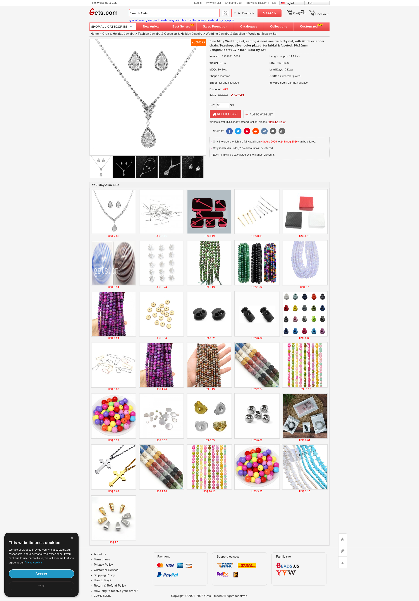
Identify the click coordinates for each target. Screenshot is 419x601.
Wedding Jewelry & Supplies (225, 33)
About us (100, 554)
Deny (41, 585)
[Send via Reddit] (255, 131)
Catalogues (248, 26)
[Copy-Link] (281, 131)
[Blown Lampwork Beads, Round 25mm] (113, 284)
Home (95, 33)
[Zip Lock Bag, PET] (305, 437)
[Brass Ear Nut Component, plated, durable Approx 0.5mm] (209, 437)
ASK (342, 550)
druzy (219, 20)
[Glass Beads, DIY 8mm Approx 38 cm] (305, 284)
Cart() (299, 13)
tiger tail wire (136, 20)
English (290, 3)
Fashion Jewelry (149, 33)
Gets (103, 11)
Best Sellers (181, 26)
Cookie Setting (102, 595)
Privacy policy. (34, 562)
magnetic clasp (178, 20)
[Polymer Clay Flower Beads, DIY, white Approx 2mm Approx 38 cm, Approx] (161, 284)
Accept (41, 573)
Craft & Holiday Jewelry (118, 33)
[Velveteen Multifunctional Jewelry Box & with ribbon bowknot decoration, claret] (209, 233)
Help (273, 2)
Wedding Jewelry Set (262, 33)
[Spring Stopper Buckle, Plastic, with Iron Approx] (305, 335)
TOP (342, 562)
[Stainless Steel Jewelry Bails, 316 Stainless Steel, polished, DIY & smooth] (113, 539)
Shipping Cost (233, 2)
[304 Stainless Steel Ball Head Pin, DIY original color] (161, 233)
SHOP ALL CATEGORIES (109, 26)
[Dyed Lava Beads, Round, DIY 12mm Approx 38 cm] (257, 386)
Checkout (321, 14)
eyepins (229, 20)
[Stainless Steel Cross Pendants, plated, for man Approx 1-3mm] (113, 488)
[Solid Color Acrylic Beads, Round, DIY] (113, 437)
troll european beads (201, 20)
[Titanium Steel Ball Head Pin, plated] (257, 233)
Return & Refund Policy (110, 585)
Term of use (102, 559)
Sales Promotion (215, 26)
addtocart (225, 114)
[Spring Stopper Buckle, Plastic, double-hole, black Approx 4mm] (209, 335)
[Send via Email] (273, 131)
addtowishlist (259, 114)
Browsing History (256, 2)
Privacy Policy (103, 564)
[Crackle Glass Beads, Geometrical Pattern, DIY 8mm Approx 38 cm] (305, 386)
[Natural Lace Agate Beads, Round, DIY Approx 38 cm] (257, 284)
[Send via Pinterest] (247, 131)
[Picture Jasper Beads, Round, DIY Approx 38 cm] (209, 386)
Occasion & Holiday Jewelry (183, 33)
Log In (198, 2)
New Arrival (151, 26)
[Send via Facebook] (229, 131)
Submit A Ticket (276, 122)
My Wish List (213, 2)
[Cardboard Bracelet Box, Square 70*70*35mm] (305, 233)
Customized (309, 26)
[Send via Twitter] (238, 131)
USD (310, 3)
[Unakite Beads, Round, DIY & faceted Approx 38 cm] (209, 284)
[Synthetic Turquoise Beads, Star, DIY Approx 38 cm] (305, 488)
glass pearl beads (156, 20)
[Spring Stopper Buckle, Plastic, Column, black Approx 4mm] (257, 335)
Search (269, 13)
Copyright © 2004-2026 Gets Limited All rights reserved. (209, 596)
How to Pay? (102, 580)
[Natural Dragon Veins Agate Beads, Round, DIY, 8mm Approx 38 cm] (113, 335)
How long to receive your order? (116, 590)
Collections (278, 26)
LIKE (342, 539)
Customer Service (106, 570)
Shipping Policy (104, 575)
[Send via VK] (264, 131)
